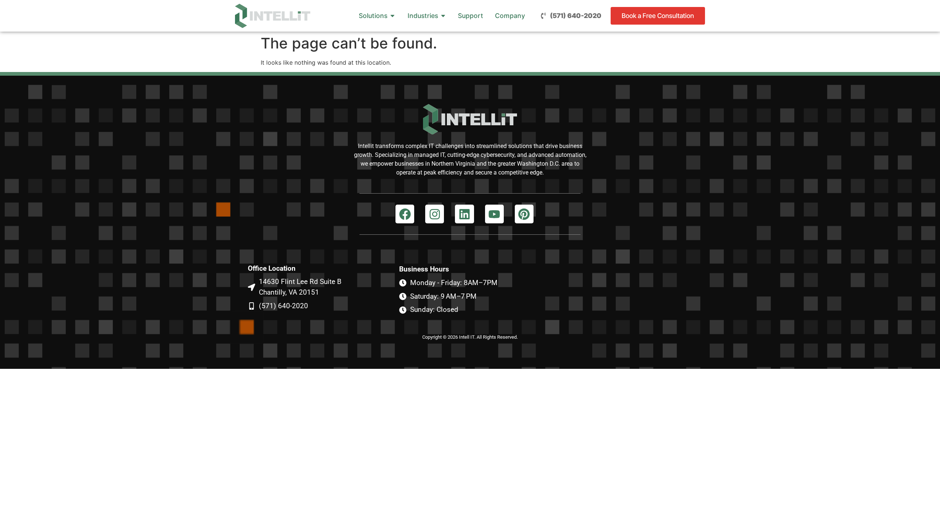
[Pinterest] (524, 214)
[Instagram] (434, 214)
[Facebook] (404, 214)
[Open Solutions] (392, 16)
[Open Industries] (443, 16)
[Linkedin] (464, 214)
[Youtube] (494, 214)
